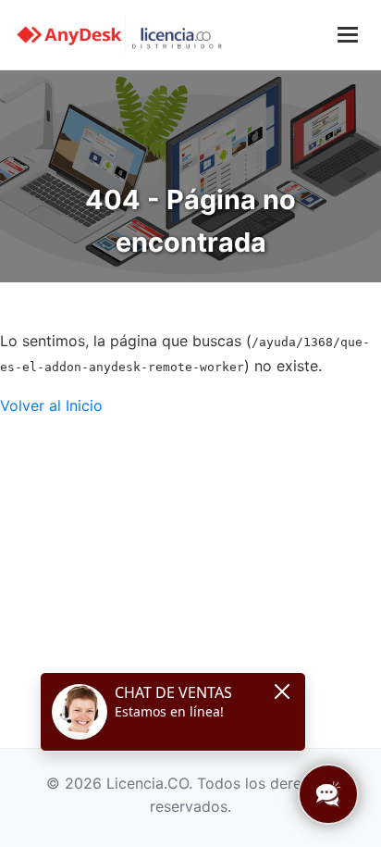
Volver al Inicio (51, 405)
